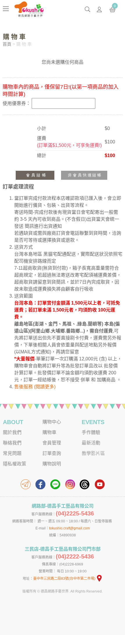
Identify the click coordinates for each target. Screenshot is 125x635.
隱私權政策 (14, 463)
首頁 (7, 44)
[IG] (70, 484)
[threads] (84, 484)
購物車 (49, 432)
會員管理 (51, 442)
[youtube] (99, 484)
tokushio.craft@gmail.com (69, 528)
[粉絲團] (40, 484)
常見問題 (12, 453)
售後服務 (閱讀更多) (35, 386)
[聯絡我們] (25, 484)
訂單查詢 (51, 453)
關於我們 (12, 432)
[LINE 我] (55, 484)
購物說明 (51, 463)
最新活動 (91, 442)
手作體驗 (91, 432)
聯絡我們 (12, 442)
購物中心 (51, 421)
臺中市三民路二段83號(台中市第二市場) (64, 579)
